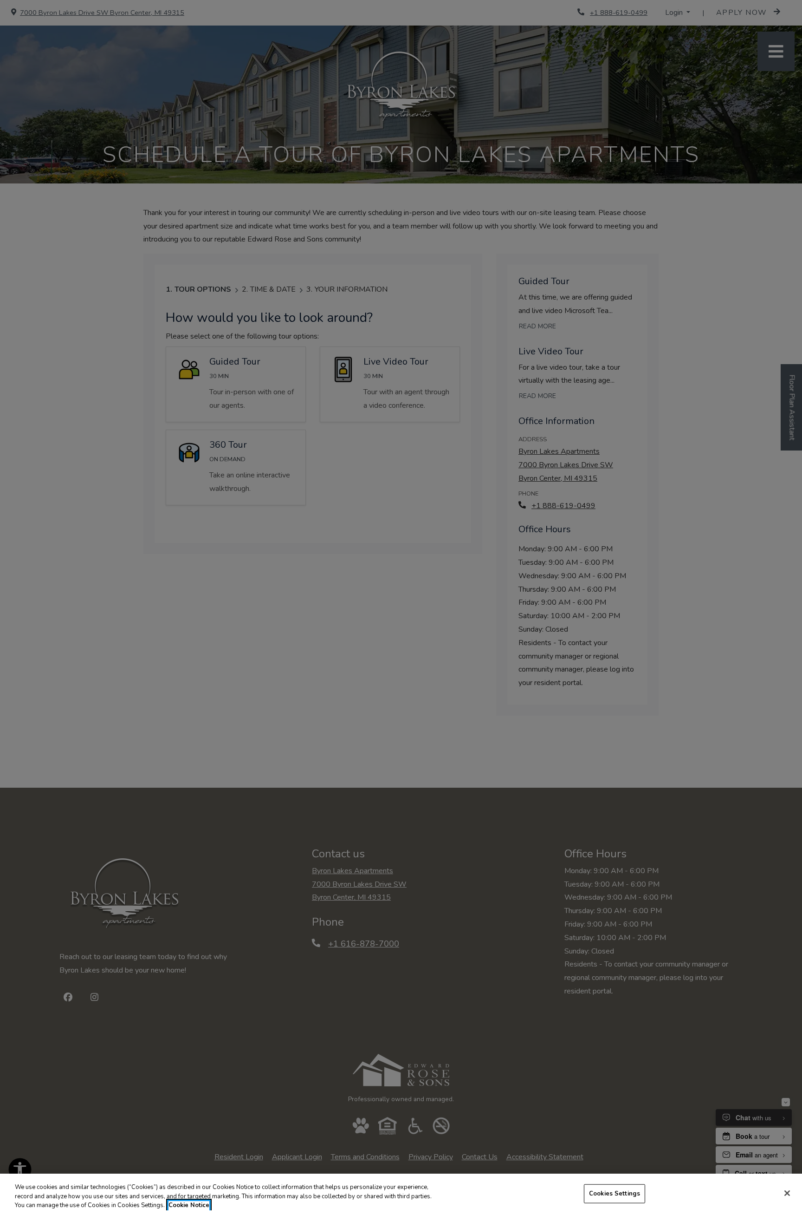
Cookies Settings (614, 1193)
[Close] (787, 1193)
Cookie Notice (188, 1205)
